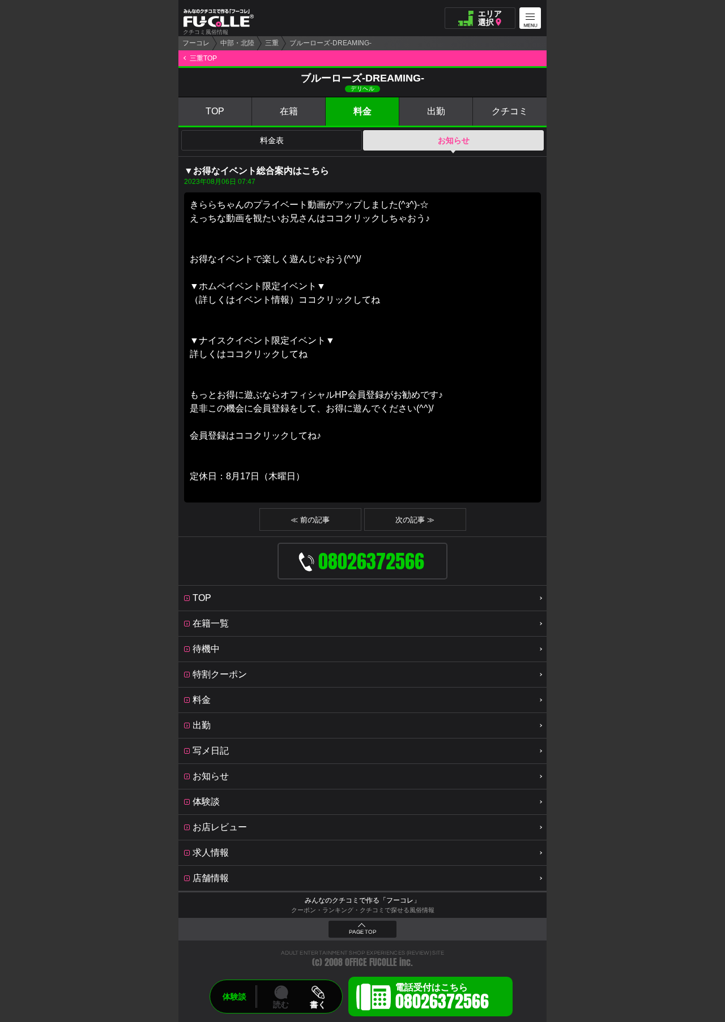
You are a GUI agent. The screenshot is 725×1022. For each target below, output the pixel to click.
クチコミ (510, 111)
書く (318, 1004)
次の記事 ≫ (414, 520)
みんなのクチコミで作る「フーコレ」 (362, 900)
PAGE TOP (362, 932)
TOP (215, 111)
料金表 (272, 140)
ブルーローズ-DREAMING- (330, 43)
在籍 (289, 111)
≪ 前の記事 (310, 520)
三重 (272, 43)
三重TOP (203, 58)
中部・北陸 (237, 43)
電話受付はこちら (442, 998)
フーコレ (196, 43)
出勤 (436, 111)
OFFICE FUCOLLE (371, 962)
